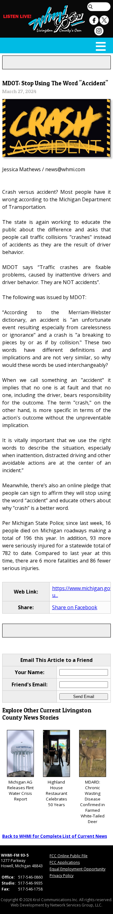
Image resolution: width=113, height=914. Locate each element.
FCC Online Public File (69, 856)
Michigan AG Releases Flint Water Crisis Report (20, 790)
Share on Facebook (74, 607)
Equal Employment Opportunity (77, 869)
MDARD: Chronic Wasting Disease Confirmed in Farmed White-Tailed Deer (92, 801)
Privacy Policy (61, 875)
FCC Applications (65, 862)
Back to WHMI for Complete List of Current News (54, 836)
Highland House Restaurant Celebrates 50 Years (56, 793)
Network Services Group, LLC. (76, 905)
